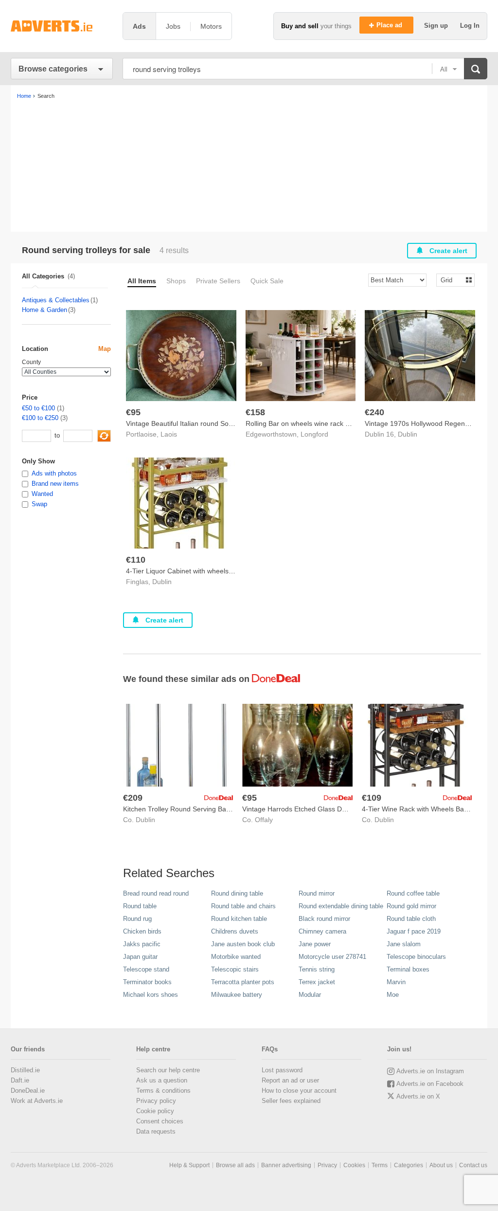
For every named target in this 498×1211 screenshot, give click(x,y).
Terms (380, 1165)
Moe (393, 994)
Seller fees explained (291, 1100)
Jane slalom (404, 944)
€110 (135, 560)
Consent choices (159, 1121)
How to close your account (299, 1090)
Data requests (156, 1131)
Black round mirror (324, 918)
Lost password (282, 1070)
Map (104, 349)
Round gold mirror (411, 906)
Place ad (390, 25)
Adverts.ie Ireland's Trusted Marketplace (62, 26)
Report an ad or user (290, 1080)
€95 (133, 412)
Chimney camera (322, 931)
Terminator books (147, 982)
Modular (310, 994)
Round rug (137, 918)
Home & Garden (44, 309)
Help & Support (189, 1165)
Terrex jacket (317, 982)
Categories (408, 1165)
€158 (255, 412)
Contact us (473, 1165)
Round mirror (317, 893)
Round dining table (237, 893)
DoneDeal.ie (28, 1090)
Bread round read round (156, 893)
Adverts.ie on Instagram (430, 1071)
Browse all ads (235, 1165)
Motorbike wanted (236, 956)
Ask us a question (161, 1080)
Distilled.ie (25, 1070)
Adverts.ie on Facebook (429, 1083)
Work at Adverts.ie (37, 1100)
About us (441, 1165)
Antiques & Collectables (55, 300)
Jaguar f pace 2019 (414, 931)
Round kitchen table (239, 918)
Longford (314, 434)
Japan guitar (140, 956)
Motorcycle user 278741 (332, 956)
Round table (140, 906)
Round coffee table (413, 893)
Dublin (407, 434)
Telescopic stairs (235, 969)
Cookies (354, 1165)
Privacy (327, 1165)
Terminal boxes (408, 969)
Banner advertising (286, 1165)
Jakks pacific (141, 944)
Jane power (315, 944)
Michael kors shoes (150, 994)
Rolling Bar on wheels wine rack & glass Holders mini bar (333, 423)
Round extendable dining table (341, 906)
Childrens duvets (234, 931)
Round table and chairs (243, 906)
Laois (168, 434)
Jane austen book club (243, 944)
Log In (470, 25)
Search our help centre (168, 1070)
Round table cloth (411, 918)
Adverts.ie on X (418, 1096)
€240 (374, 412)
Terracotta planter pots (242, 982)
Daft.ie (20, 1080)
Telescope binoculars (416, 956)
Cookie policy (155, 1111)
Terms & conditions (163, 1090)
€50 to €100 (38, 408)
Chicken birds (142, 931)
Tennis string (317, 969)
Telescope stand (146, 969)
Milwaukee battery (236, 994)
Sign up (437, 25)
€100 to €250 (40, 418)
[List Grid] (451, 279)
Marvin (396, 982)
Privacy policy (156, 1100)
